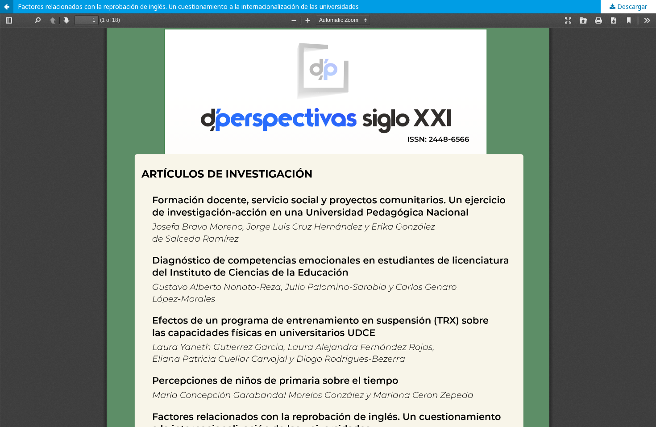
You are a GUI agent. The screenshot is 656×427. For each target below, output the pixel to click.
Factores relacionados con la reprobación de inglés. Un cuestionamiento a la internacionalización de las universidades (188, 6)
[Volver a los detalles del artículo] (6, 6)
